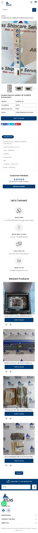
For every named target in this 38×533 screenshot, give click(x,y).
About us (5, 523)
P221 (17, 109)
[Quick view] (10, 324)
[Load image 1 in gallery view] (9, 88)
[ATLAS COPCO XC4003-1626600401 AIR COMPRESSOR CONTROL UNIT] (19, 298)
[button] (3, 3)
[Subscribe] (34, 487)
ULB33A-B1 (19, 101)
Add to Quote (19, 118)
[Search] (34, 10)
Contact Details (8, 519)
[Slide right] (35, 88)
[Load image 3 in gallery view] (28, 88)
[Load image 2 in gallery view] (19, 88)
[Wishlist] (6, 324)
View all (19, 473)
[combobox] (17, 10)
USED (18, 105)
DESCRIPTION (8, 137)
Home (3, 16)
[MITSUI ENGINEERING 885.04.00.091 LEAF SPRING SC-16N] (19, 439)
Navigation (6, 515)
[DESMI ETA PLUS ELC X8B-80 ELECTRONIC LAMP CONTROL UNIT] (19, 345)
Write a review (19, 186)
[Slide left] (3, 88)
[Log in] (31, 2)
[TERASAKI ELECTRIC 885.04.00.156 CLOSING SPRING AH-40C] (19, 392)
